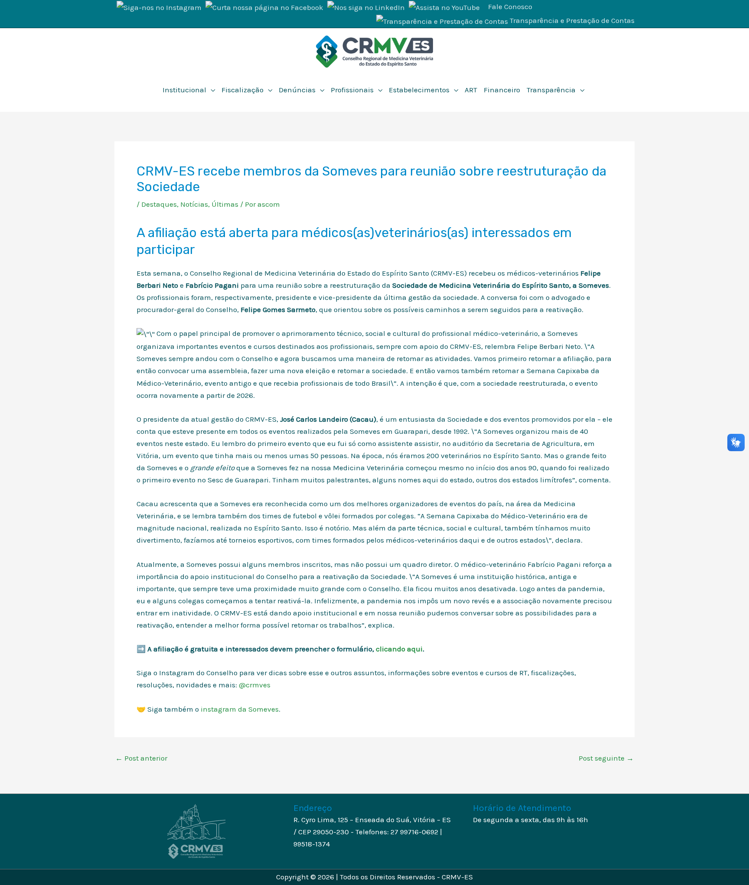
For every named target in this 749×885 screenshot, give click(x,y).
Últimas (225, 204)
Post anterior (141, 758)
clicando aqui (399, 648)
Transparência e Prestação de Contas (572, 20)
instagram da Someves (240, 709)
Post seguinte (606, 758)
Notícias (194, 204)
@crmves (254, 684)
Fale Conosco (510, 6)
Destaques (159, 204)
